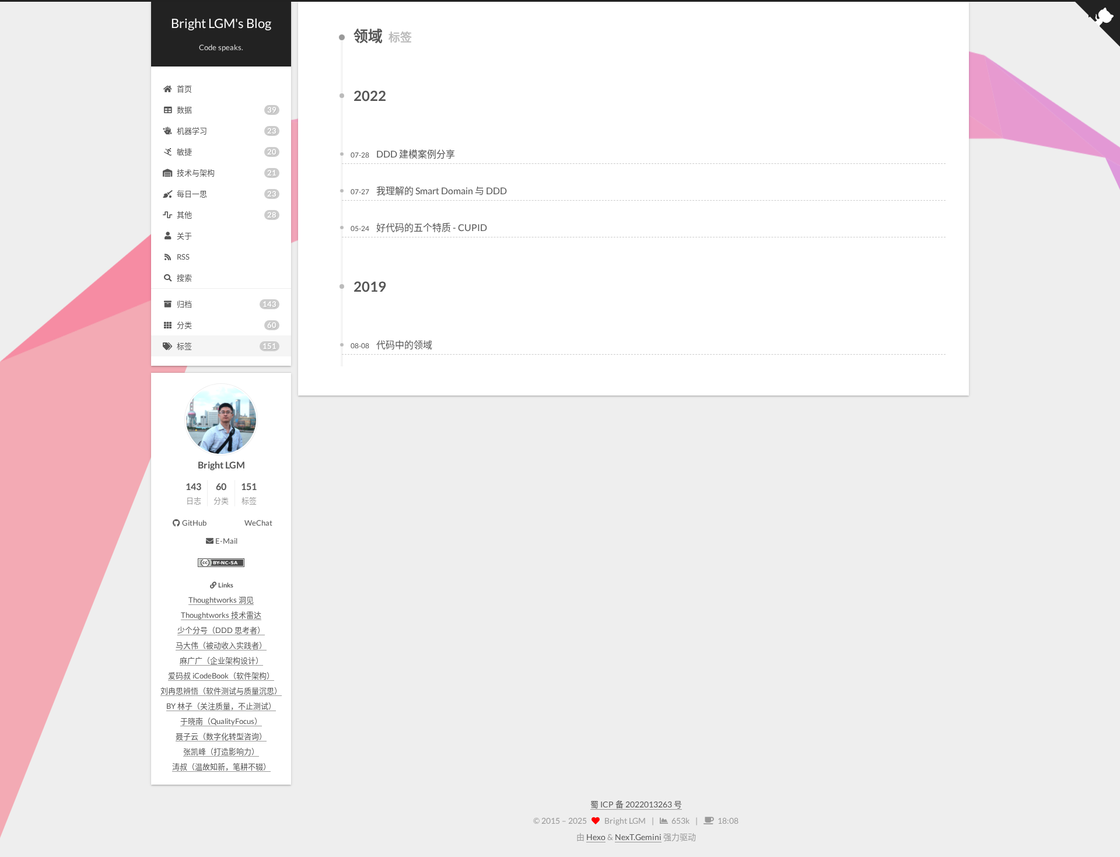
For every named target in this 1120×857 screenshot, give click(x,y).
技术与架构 (226, 172)
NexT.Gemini (638, 837)
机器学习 (226, 130)
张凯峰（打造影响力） (221, 751)
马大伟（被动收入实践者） (221, 645)
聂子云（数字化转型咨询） (221, 736)
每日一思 (226, 193)
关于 (184, 235)
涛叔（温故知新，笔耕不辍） (221, 766)
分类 (226, 325)
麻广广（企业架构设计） (221, 660)
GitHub (194, 522)
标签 (226, 346)
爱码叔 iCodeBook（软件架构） (221, 675)
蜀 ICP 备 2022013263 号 (636, 804)
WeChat (258, 522)
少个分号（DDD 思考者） (221, 630)
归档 (226, 304)
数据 (226, 109)
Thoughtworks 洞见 (221, 599)
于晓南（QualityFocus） (221, 721)
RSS (183, 256)
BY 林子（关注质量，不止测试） (221, 706)
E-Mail (226, 540)
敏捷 (226, 151)
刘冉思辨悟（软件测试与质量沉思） (221, 690)
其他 (226, 214)
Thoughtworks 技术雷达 (221, 615)
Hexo (596, 837)
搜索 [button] (184, 277)
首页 (184, 88)
